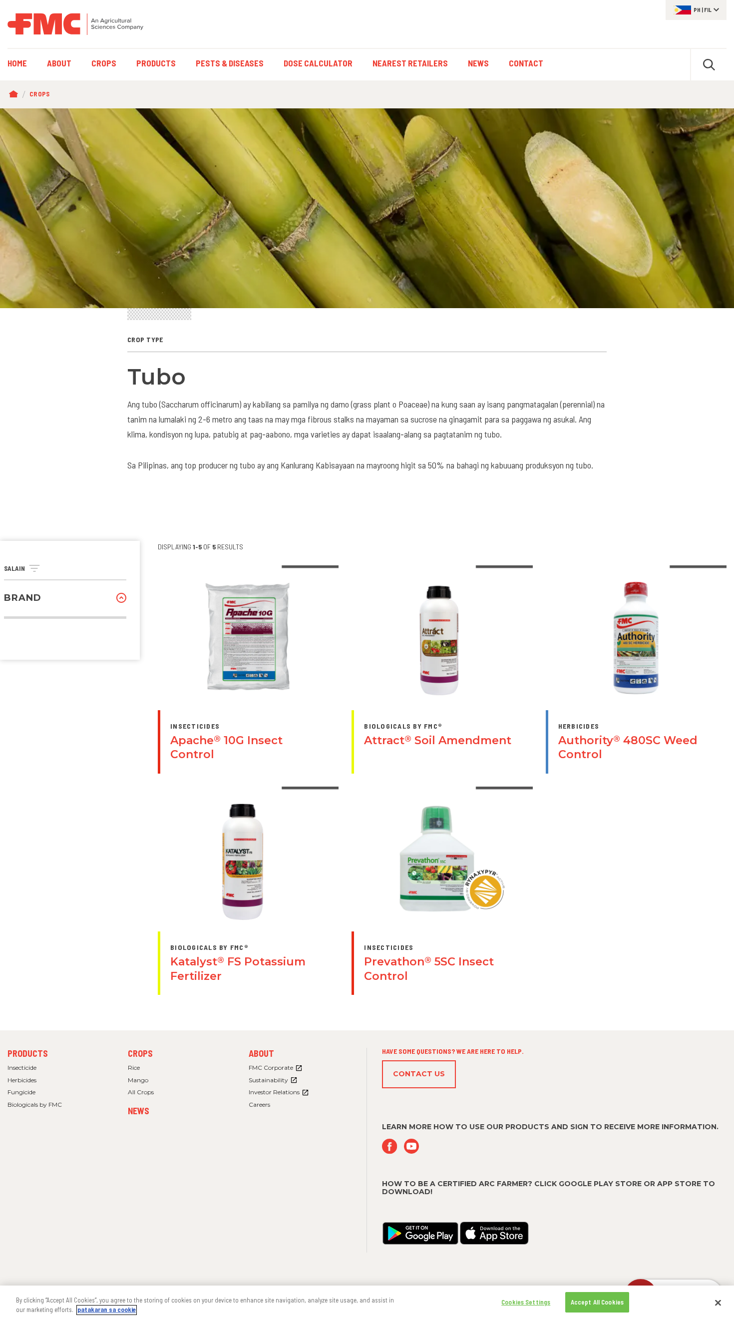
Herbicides (21, 1080)
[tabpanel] (367, 208)
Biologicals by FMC (34, 1104)
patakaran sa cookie (106, 1310)
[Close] (718, 1303)
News (138, 1110)
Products (27, 1053)
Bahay (15, 94)
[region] (367, 1303)
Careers (259, 1104)
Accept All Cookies (597, 1302)
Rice (134, 1067)
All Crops (141, 1092)
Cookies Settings (525, 1302)
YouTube (411, 1146)
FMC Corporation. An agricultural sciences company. (75, 24)
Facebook (389, 1146)
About (261, 1053)
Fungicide (21, 1092)
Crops (39, 94)
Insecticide (21, 1067)
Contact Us (419, 1073)
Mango (138, 1080)
